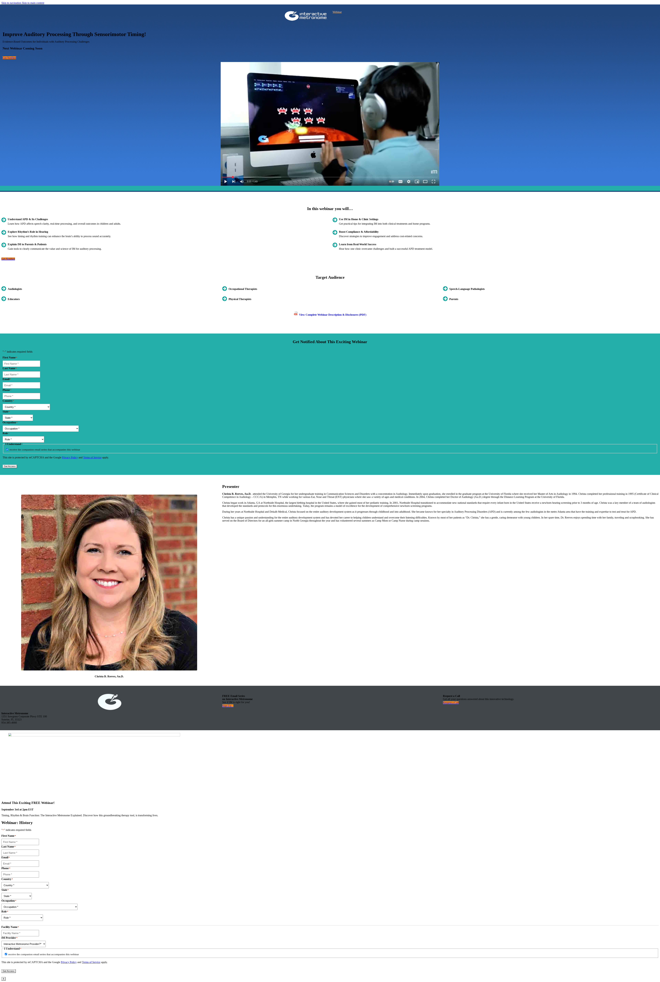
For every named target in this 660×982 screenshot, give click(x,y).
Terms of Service (92, 457)
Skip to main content (33, 2)
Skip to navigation (11, 2)
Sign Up (226, 705)
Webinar (337, 11)
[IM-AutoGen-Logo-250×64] (305, 15)
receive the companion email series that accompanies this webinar (44, 449)
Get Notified (9, 57)
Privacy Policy (70, 457)
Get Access (10, 466)
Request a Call (451, 702)
